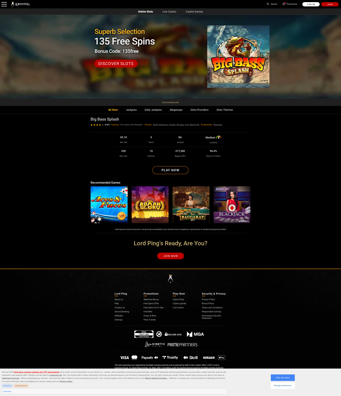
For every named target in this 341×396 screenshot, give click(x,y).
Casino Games (194, 11)
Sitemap (118, 319)
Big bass (180, 125)
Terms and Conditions (212, 307)
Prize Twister (150, 319)
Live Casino (169, 11)
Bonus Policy (208, 303)
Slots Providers (199, 109)
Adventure (163, 125)
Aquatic (172, 125)
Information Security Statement (211, 316)
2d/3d (155, 125)
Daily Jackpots (153, 109)
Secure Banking (122, 311)
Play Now (170, 170)
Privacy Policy (208, 299)
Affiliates (119, 315)
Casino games (179, 303)
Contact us (120, 307)
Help (117, 303)
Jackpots (131, 109)
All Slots (113, 109)
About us (119, 299)
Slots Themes (224, 109)
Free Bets (148, 311)
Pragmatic (217, 125)
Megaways (176, 109)
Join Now (170, 256)
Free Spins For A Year (154, 307)
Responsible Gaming (211, 311)
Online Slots (145, 11)
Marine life (194, 125)
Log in (311, 4)
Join (330, 4)
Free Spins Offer (151, 303)
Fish (187, 125)
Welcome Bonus (151, 299)
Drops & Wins (150, 315)
